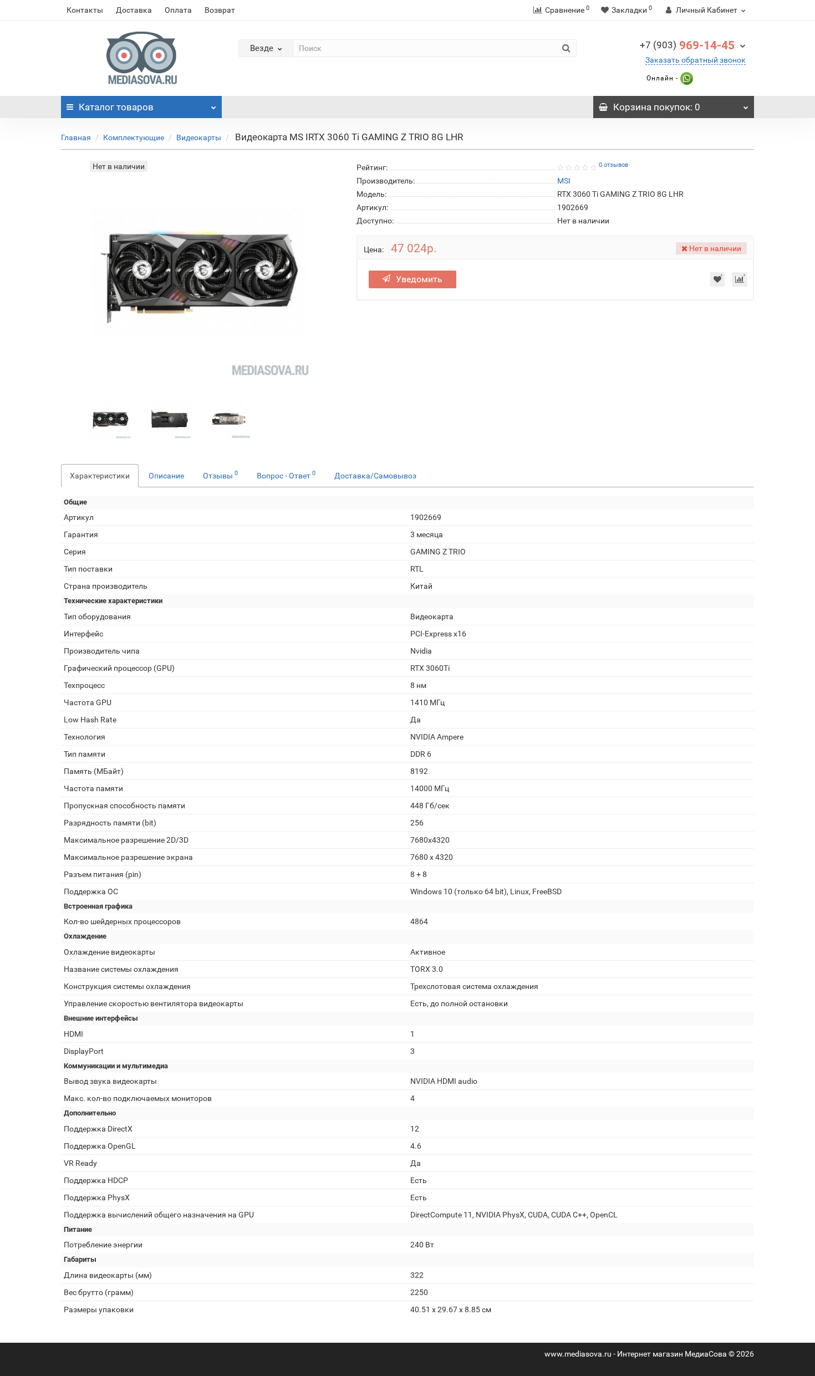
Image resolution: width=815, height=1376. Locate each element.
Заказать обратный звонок (695, 59)
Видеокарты (198, 137)
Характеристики (100, 475)
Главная (76, 137)
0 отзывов (613, 165)
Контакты (85, 10)
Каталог (116, 107)
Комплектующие (133, 137)
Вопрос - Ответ (286, 475)
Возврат (220, 10)
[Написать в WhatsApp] (685, 78)
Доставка (134, 10)
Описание (166, 475)
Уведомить (419, 279)
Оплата (178, 10)
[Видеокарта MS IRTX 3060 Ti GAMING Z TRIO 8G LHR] (110, 418)
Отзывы (220, 475)
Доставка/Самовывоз (375, 475)
